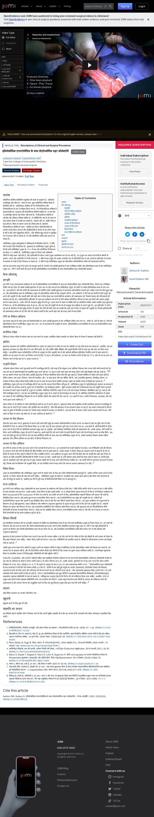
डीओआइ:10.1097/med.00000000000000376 (29, 651)
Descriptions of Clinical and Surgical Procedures (46, 145)
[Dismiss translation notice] (150, 135)
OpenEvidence (17, 19)
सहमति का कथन (68, 244)
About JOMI (112, 741)
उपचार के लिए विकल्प (72, 223)
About (39, 6)
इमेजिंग (67, 217)
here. (99, 134)
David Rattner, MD (139, 279)
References (67, 247)
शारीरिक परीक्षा (70, 214)
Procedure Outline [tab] (26, 185)
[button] (90, 65)
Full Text (29, 176)
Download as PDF (136, 353)
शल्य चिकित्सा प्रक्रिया (73, 232)
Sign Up (125, 6)
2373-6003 (69, 748)
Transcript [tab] (43, 185)
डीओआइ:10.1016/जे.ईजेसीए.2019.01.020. (27, 681)
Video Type (8, 32)
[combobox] (95, 6)
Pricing (67, 6)
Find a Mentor (136, 361)
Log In (142, 6)
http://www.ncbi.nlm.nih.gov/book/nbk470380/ (37, 645)
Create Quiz (136, 344)
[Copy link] (148, 241)
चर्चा (63, 235)
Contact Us (63, 786)
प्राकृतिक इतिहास (71, 220)
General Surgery (11, 170)
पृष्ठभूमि (67, 208)
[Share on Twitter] (127, 234)
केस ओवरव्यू (66, 205)
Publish (52, 6)
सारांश (64, 202)
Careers (61, 774)
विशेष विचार (69, 229)
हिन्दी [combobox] (127, 215)
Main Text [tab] (9, 185)
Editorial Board (114, 759)
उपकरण (65, 238)
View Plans (134, 171)
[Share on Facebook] (134, 234)
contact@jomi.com (115, 806)
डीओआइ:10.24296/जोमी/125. (15, 699)
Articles (25, 6)
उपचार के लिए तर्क (71, 226)
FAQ (108, 765)
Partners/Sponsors (67, 780)
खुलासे (64, 241)
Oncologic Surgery (32, 170)
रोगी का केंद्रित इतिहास (73, 211)
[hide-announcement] (148, 19)
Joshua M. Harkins (139, 270)
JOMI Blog (62, 768)
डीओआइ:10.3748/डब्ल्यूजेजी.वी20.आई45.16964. (29, 660)
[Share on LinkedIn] (142, 234)
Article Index (112, 747)
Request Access (134, 202)
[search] (110, 6)
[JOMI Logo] (8, 6)
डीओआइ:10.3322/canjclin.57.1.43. (83, 663)
